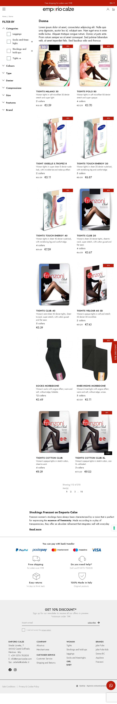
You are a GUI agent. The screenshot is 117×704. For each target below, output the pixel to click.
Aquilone (100, 657)
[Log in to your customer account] (109, 10)
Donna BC (100, 653)
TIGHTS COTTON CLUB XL (90, 458)
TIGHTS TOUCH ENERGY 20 (92, 163)
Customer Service (44, 658)
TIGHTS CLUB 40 (45, 310)
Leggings (70, 653)
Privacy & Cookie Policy (29, 686)
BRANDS (100, 641)
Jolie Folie (100, 645)
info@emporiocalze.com (21, 658)
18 (81, 491)
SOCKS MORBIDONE (47, 386)
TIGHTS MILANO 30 (47, 91)
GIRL (69, 661)
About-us (40, 645)
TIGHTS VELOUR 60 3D (90, 310)
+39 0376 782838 (84, 568)
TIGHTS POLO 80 (86, 91)
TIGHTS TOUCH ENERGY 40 (51, 235)
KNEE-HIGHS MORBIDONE (91, 386)
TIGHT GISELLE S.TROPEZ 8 (51, 163)
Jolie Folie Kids (102, 649)
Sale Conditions (8, 686)
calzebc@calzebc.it (21, 662)
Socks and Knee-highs (76, 657)
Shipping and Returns (46, 662)
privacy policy (46, 630)
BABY (69, 664)
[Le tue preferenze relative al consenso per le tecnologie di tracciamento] (114, 528)
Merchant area (43, 649)
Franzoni (99, 661)
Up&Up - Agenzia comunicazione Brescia (95, 686)
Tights (69, 645)
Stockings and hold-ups (77, 649)
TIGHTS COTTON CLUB (49, 458)
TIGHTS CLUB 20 (86, 235)
